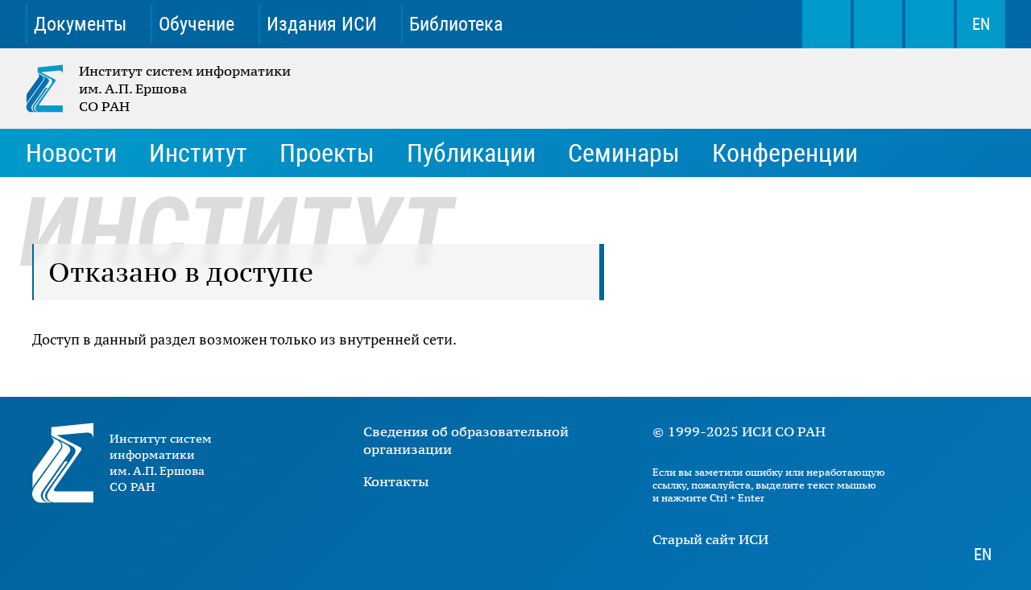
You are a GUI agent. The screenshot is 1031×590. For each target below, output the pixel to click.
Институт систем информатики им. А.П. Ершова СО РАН (159, 88)
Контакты (396, 481)
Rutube (746, 24)
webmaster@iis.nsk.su (878, 24)
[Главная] (52, 88)
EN (981, 24)
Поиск (826, 24)
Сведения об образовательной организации (466, 440)
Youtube (633, 24)
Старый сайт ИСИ (710, 539)
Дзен (689, 24)
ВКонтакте (577, 24)
